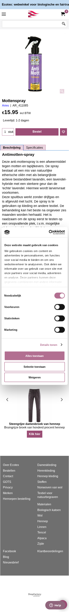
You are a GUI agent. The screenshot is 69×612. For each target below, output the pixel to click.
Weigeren (35, 377)
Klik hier (34, 434)
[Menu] (4, 14)
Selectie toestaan (34, 366)
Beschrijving (12, 147)
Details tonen (48, 344)
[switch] (59, 307)
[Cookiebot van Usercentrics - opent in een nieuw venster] (49, 232)
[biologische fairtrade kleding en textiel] (34, 14)
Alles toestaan (34, 355)
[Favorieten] (63, 131)
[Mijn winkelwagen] (63, 14)
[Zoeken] (63, 24)
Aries (5, 105)
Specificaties (34, 147)
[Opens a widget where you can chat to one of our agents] (55, 605)
